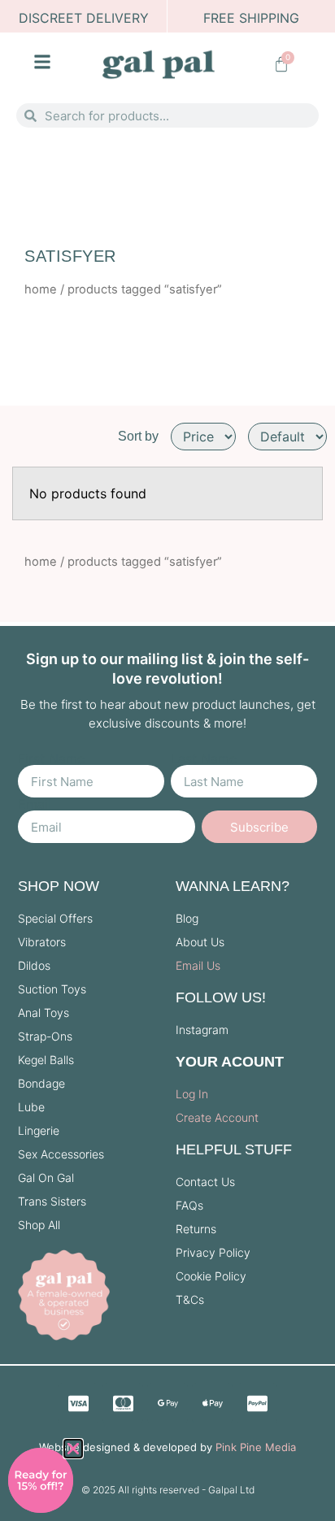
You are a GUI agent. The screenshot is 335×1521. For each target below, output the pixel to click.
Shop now (58, 886)
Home (40, 289)
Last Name (204, 758)
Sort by (138, 436)
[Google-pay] (167, 1403)
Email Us (198, 965)
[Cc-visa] (78, 1403)
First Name (51, 758)
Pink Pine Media (255, 1447)
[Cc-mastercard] (122, 1403)
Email (34, 803)
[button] (73, 1449)
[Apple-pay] (212, 1403)
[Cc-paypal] (257, 1403)
